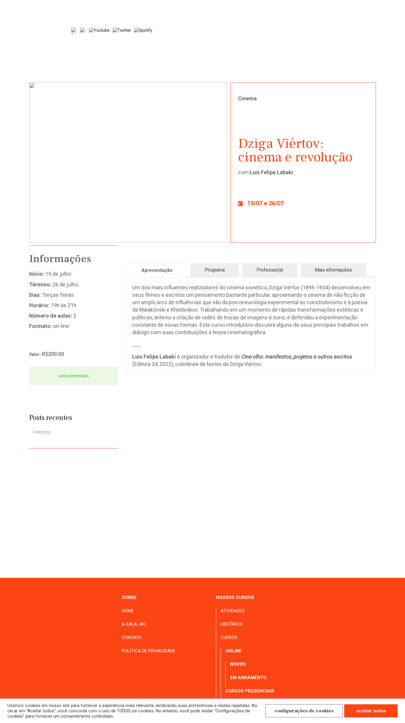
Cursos (229, 637)
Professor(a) (269, 270)
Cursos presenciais (249, 691)
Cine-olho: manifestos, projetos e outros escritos (296, 356)
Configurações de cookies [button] (304, 711)
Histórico (332, 58)
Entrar (367, 42)
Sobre (129, 597)
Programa (215, 270)
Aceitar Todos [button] (371, 711)
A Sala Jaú (225, 58)
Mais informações (333, 270)
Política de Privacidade (148, 651)
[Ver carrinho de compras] (343, 42)
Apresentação (157, 270)
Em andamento (248, 677)
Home (194, 58)
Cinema (247, 98)
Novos (238, 664)
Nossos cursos (235, 597)
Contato (366, 58)
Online (233, 651)
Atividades (295, 58)
